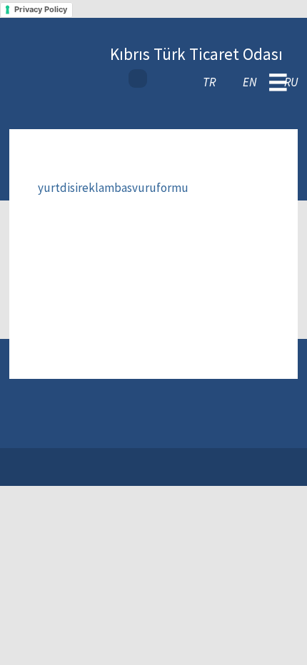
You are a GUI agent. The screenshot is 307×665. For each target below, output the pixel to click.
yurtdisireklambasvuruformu (113, 188)
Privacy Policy (40, 9)
